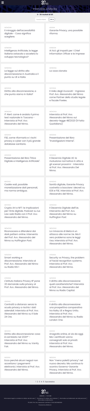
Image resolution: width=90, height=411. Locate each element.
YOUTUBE (48, 396)
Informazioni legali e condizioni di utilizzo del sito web (19, 398)
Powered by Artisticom (45, 405)
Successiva (49, 382)
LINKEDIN (41, 396)
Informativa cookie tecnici (45, 400)
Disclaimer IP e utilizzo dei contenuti (47, 398)
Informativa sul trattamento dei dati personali (73, 398)
